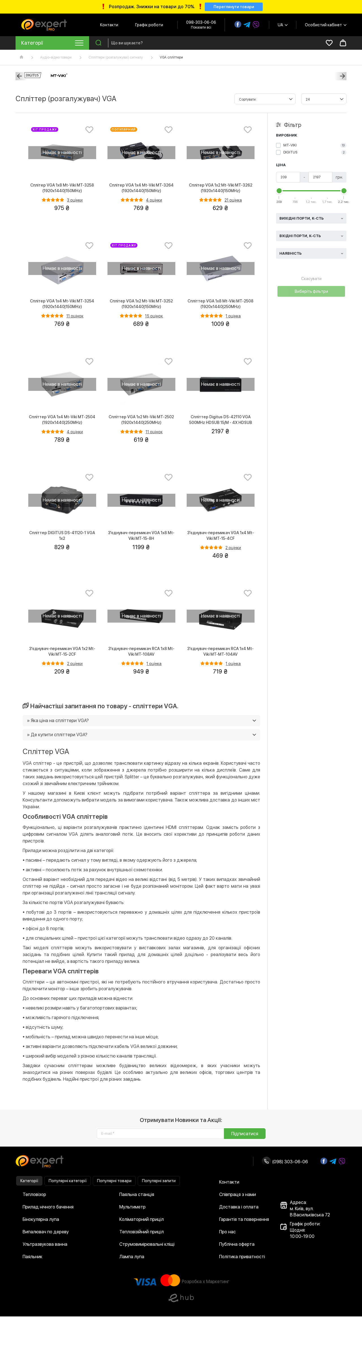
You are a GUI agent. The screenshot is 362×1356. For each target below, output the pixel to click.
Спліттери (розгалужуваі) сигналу (116, 57)
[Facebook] (237, 24)
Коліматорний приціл (141, 1219)
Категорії (29, 1181)
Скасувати (311, 278)
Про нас (227, 1231)
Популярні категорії (68, 1181)
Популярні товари (114, 1181)
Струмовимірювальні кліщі (146, 1244)
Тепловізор (34, 1194)
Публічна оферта (237, 1244)
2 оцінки (233, 547)
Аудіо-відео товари (56, 57)
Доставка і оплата (238, 1207)
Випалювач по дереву (46, 1231)
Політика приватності (242, 1256)
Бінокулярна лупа (41, 1219)
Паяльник (32, 1256)
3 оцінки (75, 200)
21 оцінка (233, 200)
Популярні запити (159, 1181)
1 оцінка (233, 316)
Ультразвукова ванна (45, 1244)
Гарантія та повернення (244, 1219)
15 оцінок (154, 316)
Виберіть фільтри (311, 291)
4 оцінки (154, 200)
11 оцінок (74, 316)
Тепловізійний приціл (141, 1231)
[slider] (279, 190)
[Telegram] (247, 24)
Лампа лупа (131, 1256)
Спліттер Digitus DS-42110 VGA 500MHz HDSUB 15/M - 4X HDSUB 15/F (220, 422)
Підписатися (244, 1133)
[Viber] (256, 24)
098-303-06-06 (201, 22)
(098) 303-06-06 (289, 1161)
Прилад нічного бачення (48, 1207)
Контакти (109, 25)
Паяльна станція (136, 1194)
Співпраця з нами (237, 1194)
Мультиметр (132, 1207)
